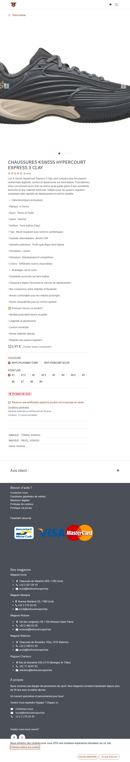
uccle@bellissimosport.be (33, 588)
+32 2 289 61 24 (28, 646)
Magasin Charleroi (20, 656)
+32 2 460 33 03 (28, 625)
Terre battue (19, 15)
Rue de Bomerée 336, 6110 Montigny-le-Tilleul (45, 662)
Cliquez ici (52, 702)
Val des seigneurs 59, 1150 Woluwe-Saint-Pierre (46, 621)
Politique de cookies (21, 504)
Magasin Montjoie (20, 595)
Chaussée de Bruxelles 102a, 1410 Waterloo (44, 642)
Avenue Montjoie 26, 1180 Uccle (36, 601)
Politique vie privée (21, 507)
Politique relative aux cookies (24, 747)
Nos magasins (20, 570)
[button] (6, 86)
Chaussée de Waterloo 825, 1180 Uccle (41, 581)
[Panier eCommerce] (110, 4)
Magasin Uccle (18, 574)
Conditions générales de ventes (28, 496)
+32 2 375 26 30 (27, 605)
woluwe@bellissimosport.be (35, 629)
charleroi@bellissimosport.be (35, 670)
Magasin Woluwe (19, 615)
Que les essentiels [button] (88, 756)
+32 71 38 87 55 (28, 666)
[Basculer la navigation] (116, 4)
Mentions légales (20, 500)
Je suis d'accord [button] (109, 756)
